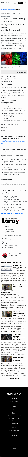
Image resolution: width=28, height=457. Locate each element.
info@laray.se (8, 239)
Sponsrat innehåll (14, 423)
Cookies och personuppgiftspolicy (14, 415)
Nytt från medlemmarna (8, 9)
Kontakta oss (14, 433)
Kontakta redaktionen (14, 430)
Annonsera (14, 406)
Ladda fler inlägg (14, 378)
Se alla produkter (14, 409)
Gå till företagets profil (11, 245)
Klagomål (14, 421)
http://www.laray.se (10, 247)
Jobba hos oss (14, 435)
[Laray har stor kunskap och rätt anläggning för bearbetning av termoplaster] (14, 58)
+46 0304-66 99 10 (10, 241)
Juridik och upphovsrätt (14, 418)
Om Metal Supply (14, 438)
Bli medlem (14, 404)
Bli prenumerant (14, 401)
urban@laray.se (13, 255)
